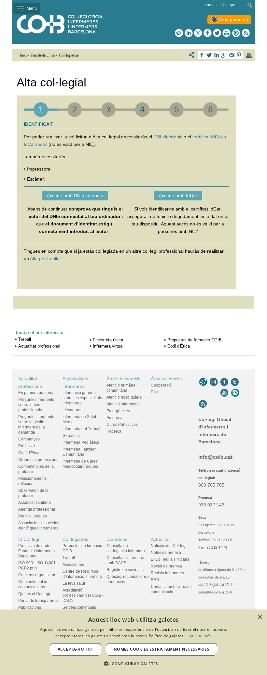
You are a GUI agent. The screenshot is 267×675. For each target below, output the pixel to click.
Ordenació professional (39, 459)
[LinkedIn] (189, 33)
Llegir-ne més (199, 636)
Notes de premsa (166, 552)
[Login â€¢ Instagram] (198, 33)
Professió (26, 446)
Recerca (113, 431)
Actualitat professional (39, 346)
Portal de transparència (39, 600)
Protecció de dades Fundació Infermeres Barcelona (36, 550)
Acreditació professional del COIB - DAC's (83, 595)
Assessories (73, 564)
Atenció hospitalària (124, 397)
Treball (24, 339)
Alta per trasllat (45, 258)
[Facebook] (208, 33)
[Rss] (246, 33)
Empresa (114, 417)
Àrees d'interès (166, 378)
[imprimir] (249, 55)
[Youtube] (226, 33)
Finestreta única (108, 340)
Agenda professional (36, 509)
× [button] (259, 617)
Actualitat (160, 539)
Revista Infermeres (167, 573)
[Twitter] (217, 33)
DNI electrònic (167, 136)
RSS (155, 580)
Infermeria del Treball (81, 429)
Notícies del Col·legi (169, 545)
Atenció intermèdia (123, 404)
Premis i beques (32, 516)
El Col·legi (28, 539)
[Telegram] (179, 33)
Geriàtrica (71, 435)
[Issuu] (236, 33)
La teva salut (74, 583)
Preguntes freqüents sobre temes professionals (36, 404)
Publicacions (29, 607)
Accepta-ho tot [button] (75, 649)
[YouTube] (224, 392)
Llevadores (72, 410)
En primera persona (35, 392)
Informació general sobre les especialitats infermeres (82, 397)
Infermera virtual (108, 346)
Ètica (155, 392)
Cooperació (161, 385)
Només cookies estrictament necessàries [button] (161, 649)
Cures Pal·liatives (122, 424)
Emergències (118, 411)
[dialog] (133, 642)
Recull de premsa (166, 566)
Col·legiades (75, 539)
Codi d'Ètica (178, 346)
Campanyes (29, 439)
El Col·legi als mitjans (170, 559)
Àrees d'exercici (122, 378)
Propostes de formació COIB (194, 340)
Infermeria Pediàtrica (81, 442)
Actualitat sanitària (34, 502)
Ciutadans (116, 539)
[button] (133, 663)
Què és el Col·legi (34, 594)
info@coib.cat (215, 457)
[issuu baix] (235, 392)
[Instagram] (214, 382)
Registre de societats (125, 569)
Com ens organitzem (36, 575)
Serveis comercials (79, 607)
